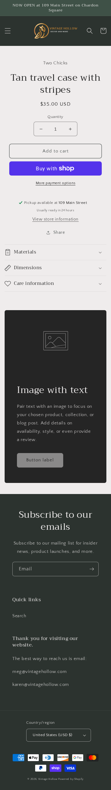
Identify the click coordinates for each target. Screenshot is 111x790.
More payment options (56, 183)
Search (19, 616)
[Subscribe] (91, 569)
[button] (7, 31)
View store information (55, 219)
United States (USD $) (52, 735)
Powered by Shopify (71, 779)
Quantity (55, 117)
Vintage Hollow (48, 779)
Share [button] (59, 232)
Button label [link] (40, 460)
